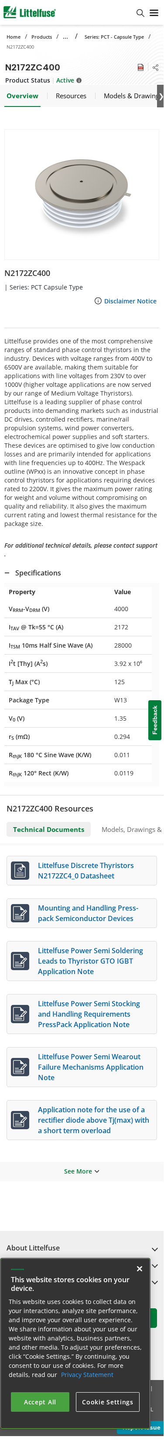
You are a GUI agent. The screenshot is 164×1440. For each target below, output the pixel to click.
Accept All (40, 1402)
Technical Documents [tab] (48, 829)
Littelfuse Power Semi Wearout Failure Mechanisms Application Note (91, 1067)
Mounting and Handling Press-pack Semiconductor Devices (88, 913)
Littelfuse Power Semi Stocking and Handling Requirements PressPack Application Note (89, 1014)
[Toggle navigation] (154, 12)
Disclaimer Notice (130, 301)
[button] (82, 194)
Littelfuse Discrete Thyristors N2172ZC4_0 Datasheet (86, 871)
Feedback (154, 720)
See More (78, 1171)
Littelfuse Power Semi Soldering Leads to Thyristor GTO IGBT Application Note (90, 961)
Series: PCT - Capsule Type (114, 36)
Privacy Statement (87, 1374)
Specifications (38, 573)
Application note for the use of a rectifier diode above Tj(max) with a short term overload (93, 1120)
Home (13, 36)
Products (41, 36)
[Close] (139, 1268)
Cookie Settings (107, 1402)
